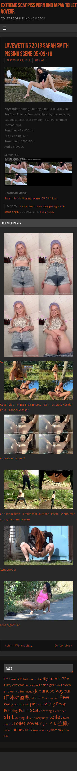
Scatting (46, 711)
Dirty (7, 684)
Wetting (46, 730)
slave (29, 717)
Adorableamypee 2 (12, 458)
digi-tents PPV (56, 678)
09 (25, 206)
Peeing (8, 704)
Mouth (45, 698)
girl (51, 685)
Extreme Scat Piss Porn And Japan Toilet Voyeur (39, 8)
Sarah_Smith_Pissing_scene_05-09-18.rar (31, 198)
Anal (14, 679)
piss (34, 703)
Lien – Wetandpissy (18, 645)
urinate (8, 730)
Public (24, 710)
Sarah (61, 206)
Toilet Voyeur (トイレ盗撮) (41, 723)
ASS (20, 679)
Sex (54, 711)
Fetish (43, 685)
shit (9, 717)
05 (21, 206)
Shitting (19, 718)
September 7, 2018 (19, 60)
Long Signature (10, 625)
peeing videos (21, 704)
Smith (15, 212)
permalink (47, 212)
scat (35, 710)
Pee (64, 697)
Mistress (36, 698)
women (56, 730)
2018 (31, 206)
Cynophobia (8, 569)
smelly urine (41, 718)
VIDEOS (27, 730)
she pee (61, 711)
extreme (18, 685)
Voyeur (37, 730)
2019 (7, 679)
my (51, 698)
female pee (31, 685)
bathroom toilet (32, 679)
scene (8, 212)
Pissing (39, 60)
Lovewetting (41, 206)
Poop (61, 704)
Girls (57, 685)
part (56, 698)
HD (17, 691)
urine (17, 729)
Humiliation (27, 691)
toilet (55, 716)
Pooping (11, 710)
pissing (53, 206)
